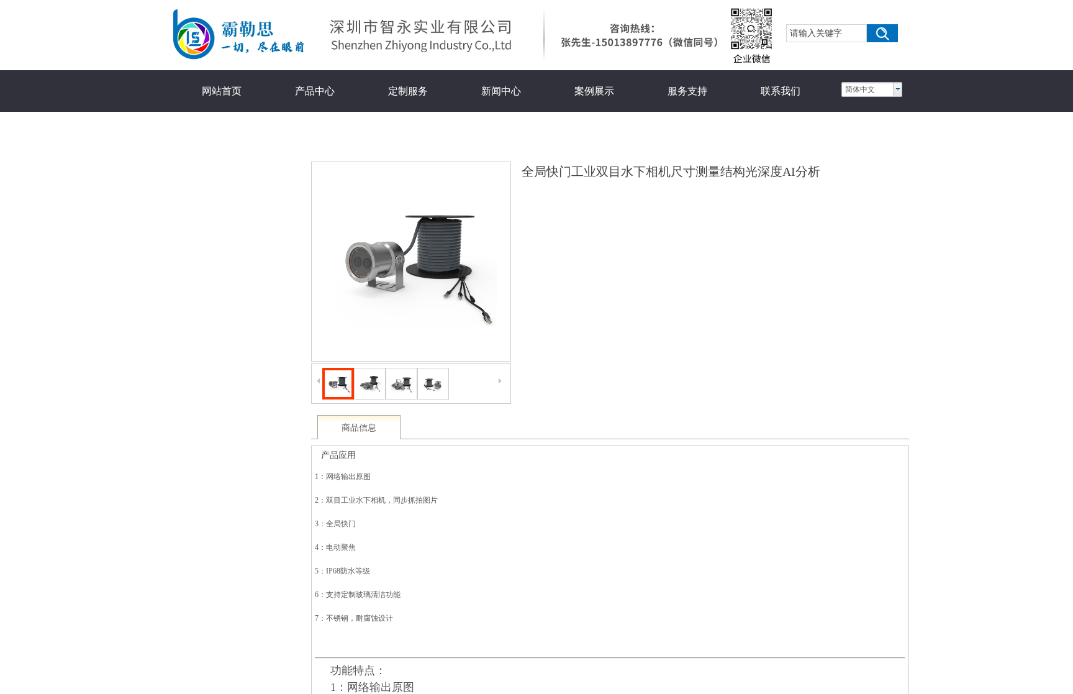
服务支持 (687, 91)
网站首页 (222, 91)
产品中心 (315, 91)
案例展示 (594, 91)
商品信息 (359, 427)
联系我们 (780, 91)
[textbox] (826, 33)
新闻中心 (501, 91)
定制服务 (408, 91)
